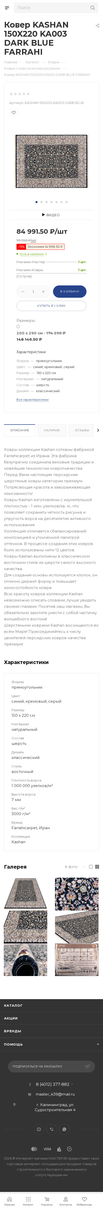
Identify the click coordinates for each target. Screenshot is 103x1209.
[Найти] (92, 8)
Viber (51, 1129)
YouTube (39, 1129)
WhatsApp (64, 1129)
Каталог (13, 1005)
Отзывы (82, 430)
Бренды (12, 1031)
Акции (11, 1018)
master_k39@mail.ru (55, 1094)
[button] (36, 202)
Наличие (52, 430)
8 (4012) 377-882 (53, 1084)
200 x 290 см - (41, 336)
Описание (19, 430)
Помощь (13, 1044)
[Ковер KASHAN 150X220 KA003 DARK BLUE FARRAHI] (51, 160)
